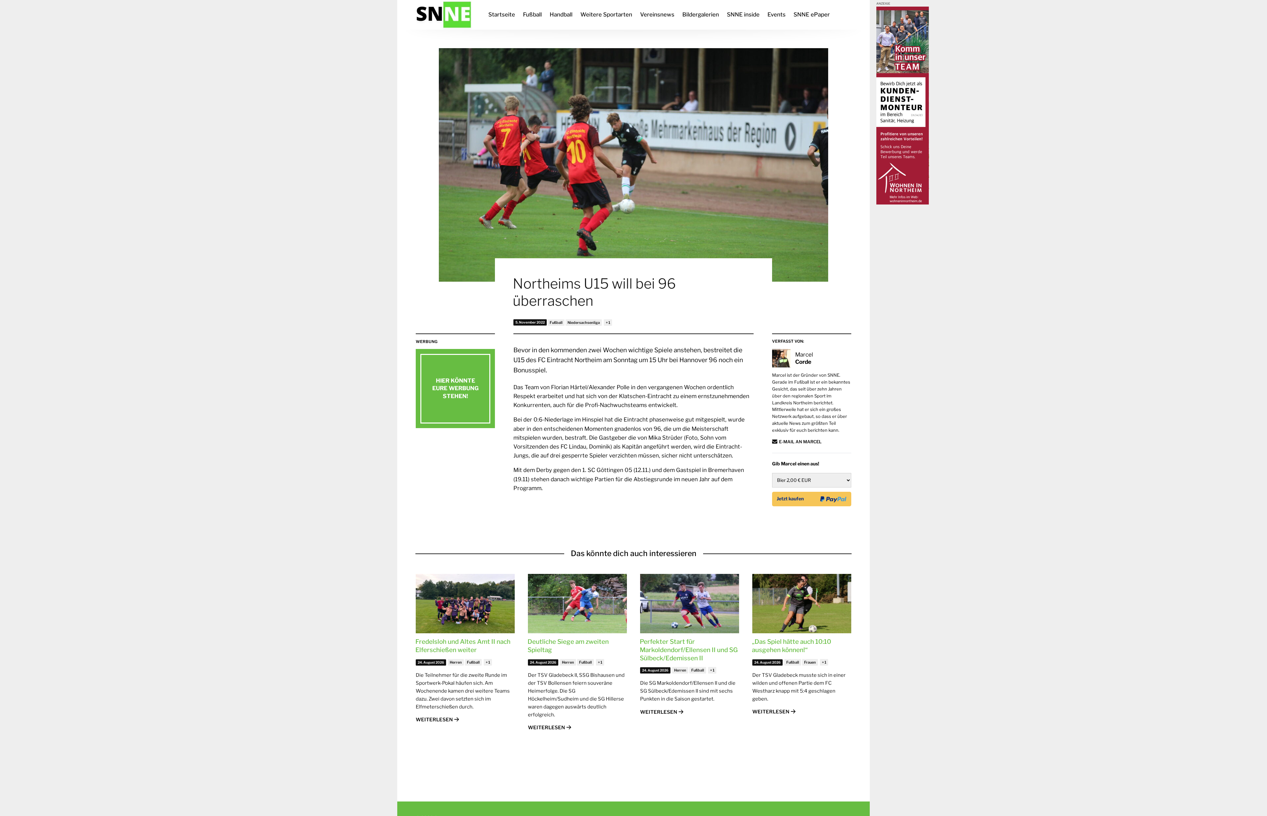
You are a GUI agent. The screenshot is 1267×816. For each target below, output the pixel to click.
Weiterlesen (434, 720)
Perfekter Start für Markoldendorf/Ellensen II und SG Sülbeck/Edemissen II (689, 650)
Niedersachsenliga (584, 322)
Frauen (810, 662)
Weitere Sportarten (606, 14)
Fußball (532, 14)
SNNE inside (743, 14)
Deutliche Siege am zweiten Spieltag (568, 646)
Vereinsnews (657, 14)
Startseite (501, 14)
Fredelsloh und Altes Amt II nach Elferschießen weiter (462, 646)
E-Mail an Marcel (800, 441)
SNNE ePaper (812, 14)
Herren (456, 662)
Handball (561, 14)
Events (776, 14)
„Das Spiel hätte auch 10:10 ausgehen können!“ (791, 646)
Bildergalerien (700, 14)
